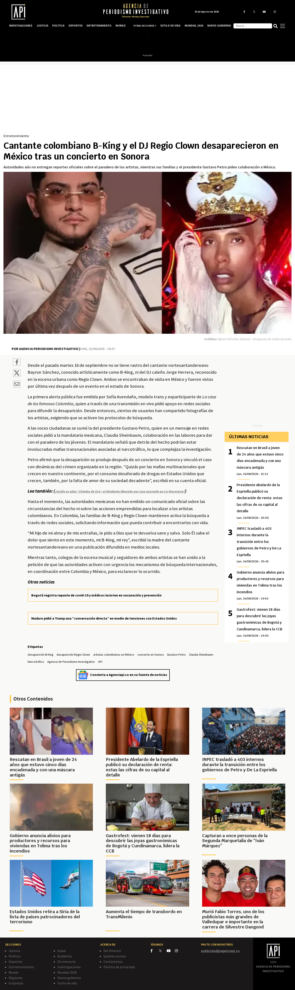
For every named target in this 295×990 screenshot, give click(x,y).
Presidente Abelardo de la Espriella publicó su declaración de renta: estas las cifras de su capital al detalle (259, 501)
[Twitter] (162, 950)
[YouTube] (171, 951)
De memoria (66, 961)
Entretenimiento (16, 136)
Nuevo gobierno (69, 978)
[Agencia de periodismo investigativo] (51, 12)
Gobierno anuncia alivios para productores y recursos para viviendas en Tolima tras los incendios (260, 585)
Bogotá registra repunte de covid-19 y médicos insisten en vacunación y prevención (96, 595)
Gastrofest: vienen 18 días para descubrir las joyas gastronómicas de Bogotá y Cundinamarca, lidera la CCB (259, 622)
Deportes (15, 961)
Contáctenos (113, 961)
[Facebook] (155, 951)
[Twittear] (17, 375)
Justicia (14, 951)
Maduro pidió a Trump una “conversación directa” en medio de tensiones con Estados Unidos (104, 618)
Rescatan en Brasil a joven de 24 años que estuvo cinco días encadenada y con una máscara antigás (260, 461)
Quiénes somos (114, 956)
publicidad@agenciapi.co (220, 951)
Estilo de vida (67, 983)
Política (14, 956)
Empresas (16, 983)
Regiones (15, 978)
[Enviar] (17, 385)
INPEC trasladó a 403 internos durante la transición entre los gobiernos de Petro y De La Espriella (259, 544)
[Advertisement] (147, 101)
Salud (61, 951)
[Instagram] (178, 951)
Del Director (112, 951)
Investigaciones (69, 967)
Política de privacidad (119, 967)
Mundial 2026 (67, 972)
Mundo (14, 972)
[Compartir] (17, 363)
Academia (64, 956)
